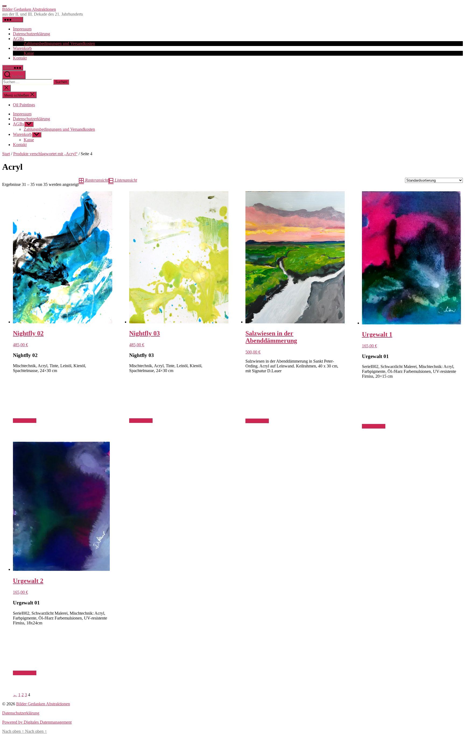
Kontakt (20, 58)
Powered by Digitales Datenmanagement (37, 722)
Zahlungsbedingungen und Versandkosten (59, 43)
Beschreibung (24, 420)
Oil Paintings (24, 104)
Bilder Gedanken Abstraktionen (29, 9)
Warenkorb (22, 48)
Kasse (29, 53)
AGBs (18, 38)
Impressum (22, 29)
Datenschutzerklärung (31, 33)
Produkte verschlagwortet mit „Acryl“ (45, 153)
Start (6, 153)
